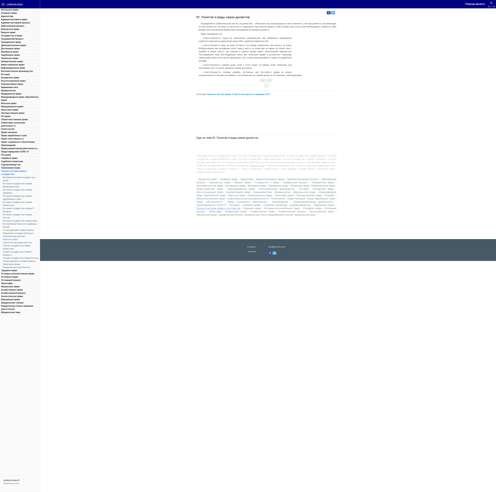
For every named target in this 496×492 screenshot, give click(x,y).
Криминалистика (9, 87)
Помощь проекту (475, 4)
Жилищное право (10, 52)
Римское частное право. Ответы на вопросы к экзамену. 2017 (238, 94)
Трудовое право (9, 270)
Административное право (14, 19)
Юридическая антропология (16, 267)
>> (494, 6)
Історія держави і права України (18, 230)
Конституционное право (13, 81)
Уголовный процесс (11, 280)
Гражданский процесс (12, 39)
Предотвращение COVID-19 (15, 151)
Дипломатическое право (13, 45)
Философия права (11, 264)
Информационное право (13, 68)
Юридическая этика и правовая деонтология (269, 214)
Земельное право (10, 58)
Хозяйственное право (12, 290)
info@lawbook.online (11, 483)
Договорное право (10, 48)
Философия (7, 283)
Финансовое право (10, 286)
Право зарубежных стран (14, 135)
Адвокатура (7, 16)
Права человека (9, 132)
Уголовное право (9, 277)
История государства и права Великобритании (262, 156)
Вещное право (8, 32)
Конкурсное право (10, 77)
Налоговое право (9, 110)
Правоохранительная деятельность (19, 148)
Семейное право (9, 158)
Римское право (10, 239)
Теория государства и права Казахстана (315, 165)
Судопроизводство (11, 164)
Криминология (8, 90)
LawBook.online (15, 4)
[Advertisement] (20, 354)
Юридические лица (10, 312)
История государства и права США (20, 221)
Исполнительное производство (17, 71)
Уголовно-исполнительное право (17, 273)
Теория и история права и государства (218, 208)
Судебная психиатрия (12, 161)
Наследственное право (13, 113)
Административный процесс (15, 22)
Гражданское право (11, 42)
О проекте (251, 247)
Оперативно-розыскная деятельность (248, 198)
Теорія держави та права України (19, 261)
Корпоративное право (12, 84)
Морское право (9, 103)
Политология (7, 129)
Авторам (252, 251)
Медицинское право (11, 94)
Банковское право (10, 29)
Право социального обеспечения (17, 142)
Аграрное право (9, 13)
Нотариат (6, 116)
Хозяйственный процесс (13, 293)
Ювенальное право (10, 299)
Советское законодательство (17, 242)
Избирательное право (12, 61)
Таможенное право (11, 168)
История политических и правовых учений (282, 162)
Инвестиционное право (13, 64)
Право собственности (12, 139)
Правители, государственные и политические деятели (222, 165)
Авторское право (10, 10)
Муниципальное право (12, 106)
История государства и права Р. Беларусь (304, 159)
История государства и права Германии (306, 156)
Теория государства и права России (20, 258)
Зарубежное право (10, 55)
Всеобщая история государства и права (217, 156)
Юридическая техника (12, 303)
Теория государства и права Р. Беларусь (217, 168)
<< (489, 6)
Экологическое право (12, 296)
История (5, 74)
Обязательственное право (14, 119)
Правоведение (8, 145)
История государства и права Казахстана (260, 159)
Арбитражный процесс (12, 26)
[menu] (3, 4)
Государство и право (11, 35)
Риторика (6, 155)
